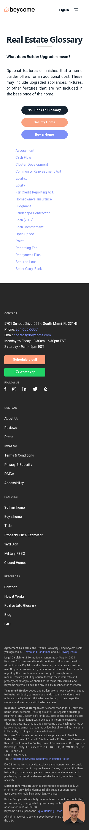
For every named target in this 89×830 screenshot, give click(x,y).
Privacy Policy (69, 651)
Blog (7, 615)
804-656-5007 (27, 329)
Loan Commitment (30, 227)
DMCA (9, 474)
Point (20, 241)
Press (8, 437)
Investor (10, 446)
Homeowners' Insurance (34, 199)
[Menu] (76, 10)
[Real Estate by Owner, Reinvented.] (19, 10)
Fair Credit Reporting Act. (35, 192)
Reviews (10, 428)
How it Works (14, 596)
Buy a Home (44, 134)
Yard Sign (11, 544)
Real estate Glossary (20, 605)
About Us (11, 419)
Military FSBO (14, 554)
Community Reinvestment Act (38, 171)
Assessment (25, 150)
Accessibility (14, 483)
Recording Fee (27, 248)
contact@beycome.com (32, 335)
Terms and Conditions (37, 651)
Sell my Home (44, 122)
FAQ (7, 624)
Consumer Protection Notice (52, 758)
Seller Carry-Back (29, 269)
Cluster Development (32, 164)
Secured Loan (26, 262)
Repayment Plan (28, 255)
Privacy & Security (18, 465)
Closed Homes (15, 563)
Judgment (23, 206)
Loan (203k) (24, 220)
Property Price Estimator (23, 535)
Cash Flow (23, 157)
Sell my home (14, 507)
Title (8, 526)
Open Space (25, 234)
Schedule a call (25, 360)
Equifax (21, 178)
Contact (10, 587)
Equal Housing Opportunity (52, 811)
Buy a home (13, 517)
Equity (20, 185)
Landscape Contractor (33, 213)
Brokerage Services (24, 758)
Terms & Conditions (19, 455)
